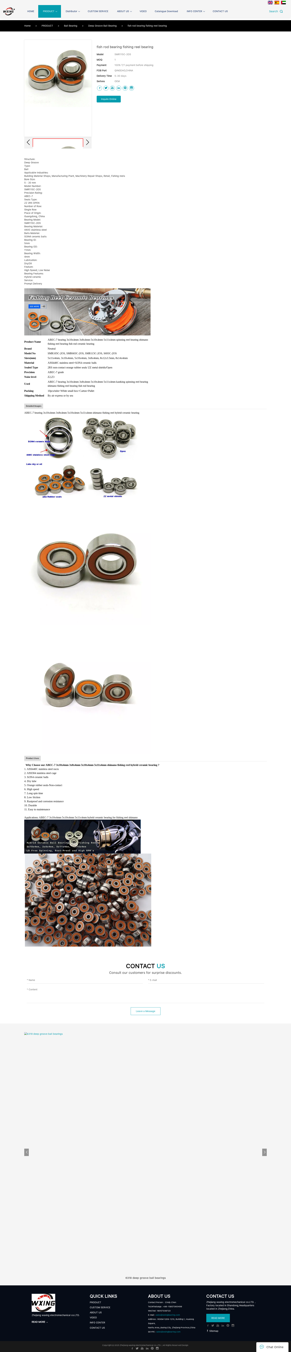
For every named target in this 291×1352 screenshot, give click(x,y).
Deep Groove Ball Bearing (102, 25)
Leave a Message (145, 1011)
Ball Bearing (71, 25)
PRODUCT (48, 25)
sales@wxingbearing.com (168, 1315)
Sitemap (213, 1331)
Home (27, 25)
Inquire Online (108, 99)
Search (274, 11)
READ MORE (218, 1318)
